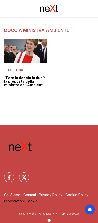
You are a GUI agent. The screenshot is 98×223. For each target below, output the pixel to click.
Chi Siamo (12, 195)
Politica (15, 70)
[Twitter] (21, 174)
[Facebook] (6, 174)
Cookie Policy (76, 195)
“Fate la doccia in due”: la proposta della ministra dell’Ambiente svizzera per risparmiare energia (24, 81)
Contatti (29, 195)
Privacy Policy (50, 195)
